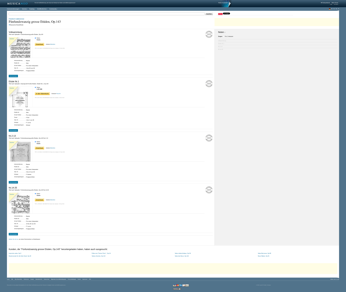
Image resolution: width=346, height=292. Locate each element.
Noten (38, 38)
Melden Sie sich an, (13, 239)
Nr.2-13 (220, 46)
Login (331, 4)
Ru (336, 8)
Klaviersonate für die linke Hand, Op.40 (20, 256)
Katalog (31, 9)
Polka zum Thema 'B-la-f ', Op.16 (101, 253)
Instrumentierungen (13, 9)
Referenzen (26, 279)
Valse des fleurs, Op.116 (182, 256)
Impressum (84, 279)
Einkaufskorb (326, 2)
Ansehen (12, 38)
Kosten (79, 279)
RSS (90, 279)
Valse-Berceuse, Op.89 (264, 253)
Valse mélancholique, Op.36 (183, 253)
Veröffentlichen (42, 9)
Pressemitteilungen (72, 279)
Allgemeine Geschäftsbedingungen (58, 279)
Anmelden (336, 4)
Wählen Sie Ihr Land (334, 279)
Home (8, 279)
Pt (338, 8)
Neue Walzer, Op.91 (263, 256)
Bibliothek (52, 44)
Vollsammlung (222, 40)
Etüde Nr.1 (221, 43)
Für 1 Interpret (229, 36)
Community (53, 9)
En (334, 8)
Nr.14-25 (220, 49)
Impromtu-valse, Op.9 (15, 253)
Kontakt (32, 279)
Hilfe (12, 279)
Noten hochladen (223, 2)
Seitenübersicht (38, 279)
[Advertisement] (276, 21)
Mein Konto (335, 2)
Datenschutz (46, 279)
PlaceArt (58, 93)
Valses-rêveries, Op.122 (98, 256)
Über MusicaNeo (18, 279)
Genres (24, 9)
